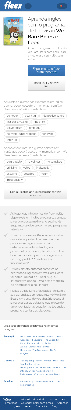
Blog (54, 406)
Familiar (8, 381)
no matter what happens (21, 133)
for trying (48, 133)
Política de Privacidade (32, 399)
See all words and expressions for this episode (35, 193)
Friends (47, 360)
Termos (53, 399)
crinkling (12, 167)
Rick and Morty (35, 343)
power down (14, 127)
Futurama (37, 340)
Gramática (42, 406)
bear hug (30, 115)
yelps (26, 167)
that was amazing (17, 121)
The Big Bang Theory (31, 360)
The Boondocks (40, 350)
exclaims (12, 173)
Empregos (11, 402)
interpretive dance (53, 115)
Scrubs (56, 367)
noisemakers (54, 161)
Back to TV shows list (46, 84)
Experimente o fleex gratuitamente (46, 70)
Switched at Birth (45, 381)
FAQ (64, 399)
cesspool (29, 173)
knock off (39, 121)
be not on (13, 115)
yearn (44, 173)
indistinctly (42, 167)
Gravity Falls (35, 346)
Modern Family (43, 367)
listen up (12, 139)
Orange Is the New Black (47, 374)
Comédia (9, 360)
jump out (34, 127)
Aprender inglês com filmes (37, 402)
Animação (9, 336)
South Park (25, 336)
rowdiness (34, 161)
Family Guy (39, 336)
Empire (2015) (27, 381)
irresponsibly (15, 179)
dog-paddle (14, 161)
